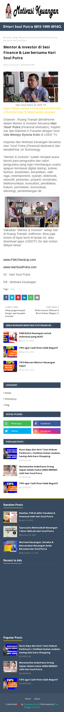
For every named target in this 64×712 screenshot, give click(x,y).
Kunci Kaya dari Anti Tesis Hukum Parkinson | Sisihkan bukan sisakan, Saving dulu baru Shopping (40, 453)
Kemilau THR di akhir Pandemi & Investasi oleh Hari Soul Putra (37, 514)
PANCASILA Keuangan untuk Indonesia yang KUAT (35, 335)
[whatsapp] (17, 423)
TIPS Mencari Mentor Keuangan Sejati (37, 364)
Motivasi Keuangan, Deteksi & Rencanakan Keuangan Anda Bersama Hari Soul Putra (36, 545)
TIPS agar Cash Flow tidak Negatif (38, 347)
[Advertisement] (32, 599)
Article (8, 392)
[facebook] (47, 423)
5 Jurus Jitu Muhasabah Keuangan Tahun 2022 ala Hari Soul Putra (38, 529)
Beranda (7, 37)
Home (28, 698)
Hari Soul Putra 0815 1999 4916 (32, 26)
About (37, 698)
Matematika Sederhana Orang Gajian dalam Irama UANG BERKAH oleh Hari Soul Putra (38, 470)
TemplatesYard (31, 704)
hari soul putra (13, 64)
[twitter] (17, 431)
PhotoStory (11, 398)
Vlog (15, 37)
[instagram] (47, 431)
